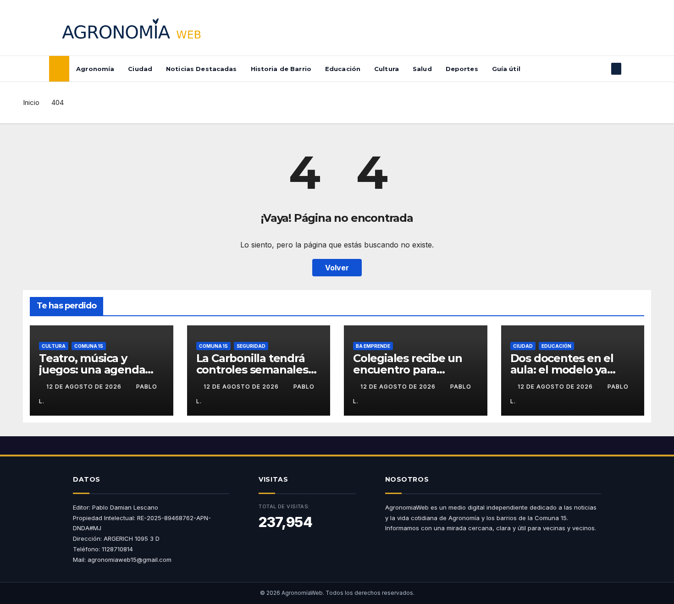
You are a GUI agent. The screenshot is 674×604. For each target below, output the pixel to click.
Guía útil (506, 68)
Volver (337, 267)
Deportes (462, 68)
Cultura (386, 68)
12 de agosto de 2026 (84, 386)
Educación (342, 68)
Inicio (31, 102)
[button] (601, 68)
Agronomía (95, 68)
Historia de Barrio (281, 68)
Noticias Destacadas (201, 68)
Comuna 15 (88, 346)
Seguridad (251, 346)
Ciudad (140, 68)
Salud (422, 68)
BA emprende (373, 346)
